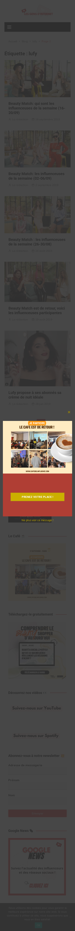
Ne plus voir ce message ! (37, 520)
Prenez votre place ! (37, 496)
